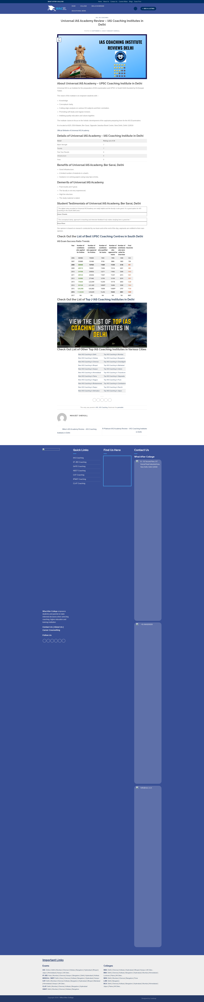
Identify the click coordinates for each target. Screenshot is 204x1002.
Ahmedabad (52, 973)
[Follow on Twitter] (147, 1)
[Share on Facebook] (94, 400)
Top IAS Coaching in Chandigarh (115, 362)
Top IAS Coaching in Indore (113, 369)
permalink (120, 407)
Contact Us (113, 1)
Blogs (131, 1)
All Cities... (66, 973)
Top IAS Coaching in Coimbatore (115, 383)
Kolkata (72, 970)
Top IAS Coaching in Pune (112, 380)
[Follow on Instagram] (145, 1)
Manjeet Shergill (113, 31)
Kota (50, 975)
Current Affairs (123, 1)
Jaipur (44, 973)
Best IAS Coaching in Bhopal (88, 365)
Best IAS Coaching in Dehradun (89, 391)
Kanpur (59, 973)
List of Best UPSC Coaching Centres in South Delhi (110, 236)
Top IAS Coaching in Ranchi (113, 387)
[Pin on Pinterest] (106, 400)
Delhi (53, 970)
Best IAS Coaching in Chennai (88, 362)
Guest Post (137, 1)
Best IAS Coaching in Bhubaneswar (90, 383)
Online (48, 970)
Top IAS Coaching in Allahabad (114, 365)
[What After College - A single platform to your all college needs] (57, 9)
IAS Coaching (103, 17)
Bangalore (79, 970)
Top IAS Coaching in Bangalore (114, 358)
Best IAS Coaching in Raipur (87, 387)
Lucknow (107, 975)
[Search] (135, 8)
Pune (136, 978)
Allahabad (97, 981)
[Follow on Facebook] (143, 1)
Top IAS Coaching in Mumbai (113, 354)
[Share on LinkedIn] (110, 400)
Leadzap (153, 998)
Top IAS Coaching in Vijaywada (114, 376)
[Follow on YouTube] (155, 1)
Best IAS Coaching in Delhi (87, 354)
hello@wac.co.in (146, 788)
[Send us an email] (149, 1)
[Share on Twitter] (98, 400)
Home (100, 1)
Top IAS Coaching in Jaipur (113, 391)
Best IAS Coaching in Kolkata (88, 358)
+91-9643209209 (147, 624)
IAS (97, 17)
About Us (106, 1)
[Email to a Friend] (102, 400)
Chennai (66, 970)
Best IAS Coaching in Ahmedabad (89, 372)
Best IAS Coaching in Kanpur (88, 369)
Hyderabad (88, 970)
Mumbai (59, 970)
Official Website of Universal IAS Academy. (73, 130)
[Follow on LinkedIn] (153, 1)
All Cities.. (62, 983)
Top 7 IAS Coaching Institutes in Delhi (109, 299)
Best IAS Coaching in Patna (87, 376)
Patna (113, 975)
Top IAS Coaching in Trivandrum (114, 372)
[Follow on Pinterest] (151, 1)
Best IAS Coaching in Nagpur (88, 380)
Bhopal (95, 970)
